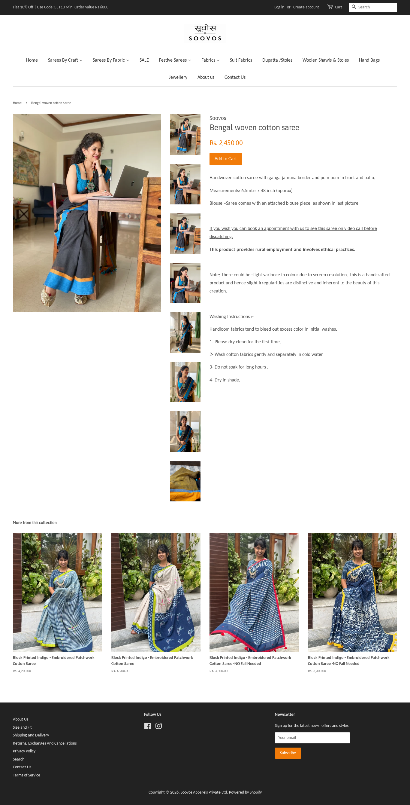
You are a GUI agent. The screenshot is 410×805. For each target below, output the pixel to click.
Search (18, 759)
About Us (20, 719)
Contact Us (235, 77)
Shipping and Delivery (31, 735)
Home (32, 60)
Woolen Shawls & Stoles (326, 60)
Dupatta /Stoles (277, 60)
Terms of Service (26, 775)
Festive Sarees (173, 60)
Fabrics (208, 60)
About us (205, 77)
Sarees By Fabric (109, 60)
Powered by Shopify (245, 792)
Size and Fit (22, 728)
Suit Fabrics (241, 60)
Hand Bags (369, 60)
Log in (279, 7)
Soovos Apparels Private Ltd (204, 792)
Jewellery (178, 77)
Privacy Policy (24, 751)
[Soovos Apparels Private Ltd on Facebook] (147, 728)
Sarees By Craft (63, 60)
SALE (144, 60)
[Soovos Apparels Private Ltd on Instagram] (158, 728)
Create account (306, 7)
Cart (338, 7)
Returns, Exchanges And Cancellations (45, 743)
